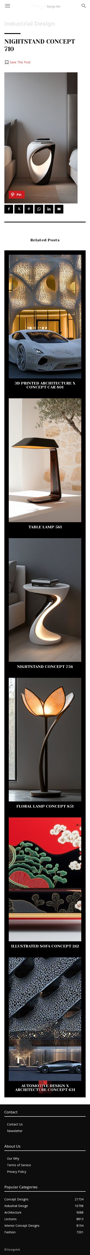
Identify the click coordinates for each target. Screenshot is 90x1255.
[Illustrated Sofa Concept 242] (45, 879)
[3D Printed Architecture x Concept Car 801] (45, 316)
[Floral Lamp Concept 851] (45, 739)
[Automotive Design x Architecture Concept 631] (45, 1019)
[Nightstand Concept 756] (45, 600)
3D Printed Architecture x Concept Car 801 (45, 385)
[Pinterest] (28, 209)
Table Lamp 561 (45, 527)
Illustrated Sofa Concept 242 (45, 946)
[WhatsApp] (39, 209)
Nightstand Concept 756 (45, 666)
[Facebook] (8, 209)
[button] (17, 62)
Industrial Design (29, 24)
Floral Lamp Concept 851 (45, 806)
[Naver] (59, 209)
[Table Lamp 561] (45, 460)
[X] (18, 209)
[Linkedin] (49, 209)
